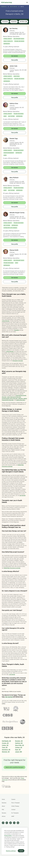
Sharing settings (11, 851)
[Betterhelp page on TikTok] (11, 823)
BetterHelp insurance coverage (12, 568)
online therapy (6, 321)
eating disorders (20, 400)
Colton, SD (5, 745)
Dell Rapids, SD (6, 741)
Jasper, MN (18, 752)
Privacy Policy (8, 835)
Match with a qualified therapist (14, 767)
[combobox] (5, 21)
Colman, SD (18, 747)
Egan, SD (18, 749)
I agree (21, 851)
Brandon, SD (19, 741)
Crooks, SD (5, 743)
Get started (14, 56)
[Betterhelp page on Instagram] (7, 823)
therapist (16, 330)
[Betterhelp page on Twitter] (15, 823)
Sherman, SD (6, 752)
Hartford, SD (19, 743)
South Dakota (13, 6)
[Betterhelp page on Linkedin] (18, 823)
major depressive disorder (14, 397)
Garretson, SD (6, 749)
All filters (22, 21)
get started (22, 495)
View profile (14, 60)
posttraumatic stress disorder (10, 398)
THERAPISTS (4, 6)
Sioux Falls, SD (19, 745)
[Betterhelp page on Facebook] (4, 823)
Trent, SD (5, 747)
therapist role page (18, 360)
